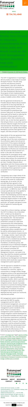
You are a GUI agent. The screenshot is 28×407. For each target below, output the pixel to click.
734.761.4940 (15, 14)
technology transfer (11, 353)
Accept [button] (14, 405)
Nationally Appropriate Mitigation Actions (11, 352)
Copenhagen (8, 340)
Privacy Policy (14, 395)
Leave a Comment (14, 359)
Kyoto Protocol (19, 348)
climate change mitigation (14, 338)
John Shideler (23, 72)
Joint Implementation (8, 348)
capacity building (22, 335)
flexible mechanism (5, 341)
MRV (23, 350)
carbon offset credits (5, 336)
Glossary (3, 397)
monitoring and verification (14, 350)
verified (7, 359)
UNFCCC (9, 355)
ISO (10, 347)
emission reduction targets (19, 340)
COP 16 (2, 340)
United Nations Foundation (19, 355)
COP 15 (23, 338)
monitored (3, 350)
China (13, 336)
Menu (14, 11)
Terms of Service (5, 395)
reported (2, 353)
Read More (19, 405)
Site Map (21, 395)
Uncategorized (10, 335)
